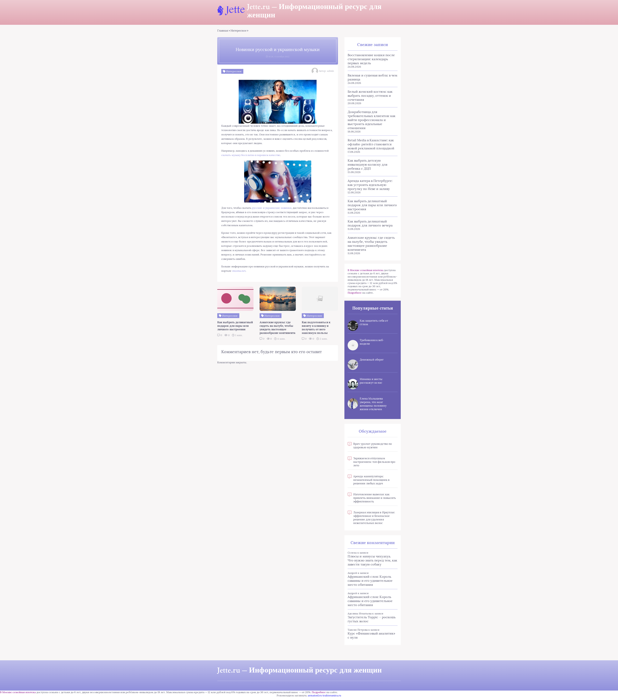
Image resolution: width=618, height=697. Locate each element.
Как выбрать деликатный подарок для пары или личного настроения (372, 205)
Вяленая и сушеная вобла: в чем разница (372, 77)
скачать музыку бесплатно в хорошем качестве (250, 155)
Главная (222, 30)
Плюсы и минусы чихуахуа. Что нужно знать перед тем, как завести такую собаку (372, 560)
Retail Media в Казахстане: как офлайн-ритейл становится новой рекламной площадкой (371, 144)
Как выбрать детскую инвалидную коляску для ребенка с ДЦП (367, 164)
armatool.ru (315, 695)
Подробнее (355, 292)
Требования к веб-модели (372, 341)
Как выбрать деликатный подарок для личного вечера (370, 223)
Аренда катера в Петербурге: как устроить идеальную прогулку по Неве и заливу (370, 185)
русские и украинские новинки (271, 207)
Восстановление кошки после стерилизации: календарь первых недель (371, 59)
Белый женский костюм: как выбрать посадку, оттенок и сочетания (370, 95)
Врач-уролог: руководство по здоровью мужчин (372, 445)
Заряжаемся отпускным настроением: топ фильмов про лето (374, 462)
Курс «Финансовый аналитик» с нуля (371, 635)
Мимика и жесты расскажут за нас (371, 380)
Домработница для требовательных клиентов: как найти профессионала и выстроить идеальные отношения (371, 120)
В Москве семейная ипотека (365, 270)
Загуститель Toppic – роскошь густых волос (372, 619)
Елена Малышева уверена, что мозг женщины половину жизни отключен (373, 404)
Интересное (238, 30)
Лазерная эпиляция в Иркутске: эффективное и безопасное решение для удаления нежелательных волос (374, 518)
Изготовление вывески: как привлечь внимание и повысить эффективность (374, 498)
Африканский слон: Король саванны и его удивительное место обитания (370, 581)
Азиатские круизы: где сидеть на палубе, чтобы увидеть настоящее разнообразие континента (371, 243)
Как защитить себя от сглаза (374, 322)
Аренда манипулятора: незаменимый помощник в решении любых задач (371, 480)
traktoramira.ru (332, 695)
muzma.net (239, 270)
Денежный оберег (372, 359)
